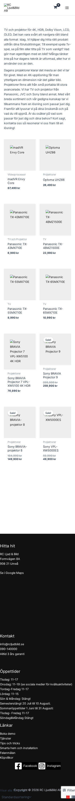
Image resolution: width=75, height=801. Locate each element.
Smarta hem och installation (19, 748)
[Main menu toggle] (67, 8)
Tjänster (5, 738)
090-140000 (8, 649)
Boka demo (7, 733)
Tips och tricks (10, 743)
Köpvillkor (6, 757)
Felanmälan (7, 753)
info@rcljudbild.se (12, 644)
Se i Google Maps (12, 573)
